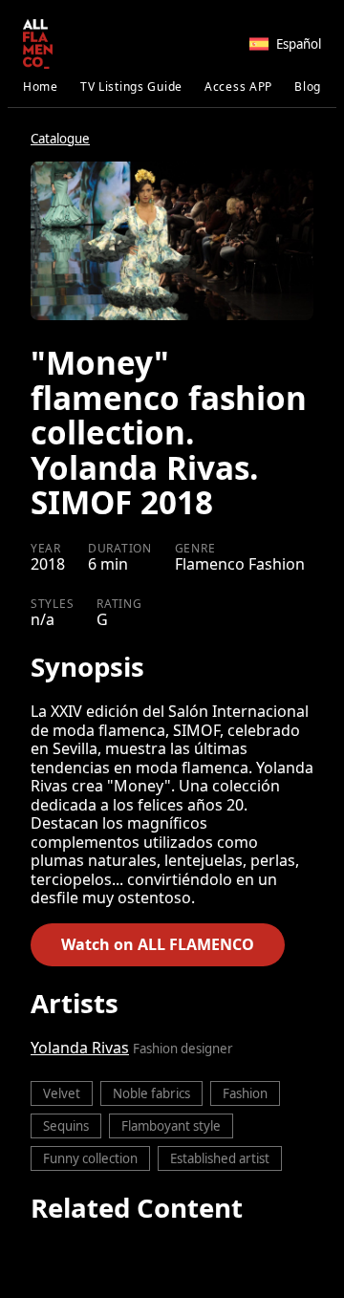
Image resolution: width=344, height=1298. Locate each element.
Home (40, 86)
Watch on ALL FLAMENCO (157, 944)
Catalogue (60, 138)
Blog (307, 86)
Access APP (238, 86)
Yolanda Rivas (80, 1047)
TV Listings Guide (131, 86)
